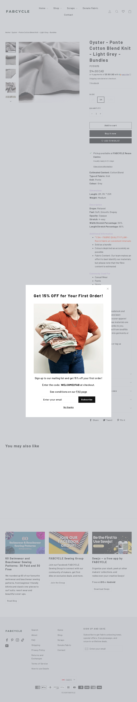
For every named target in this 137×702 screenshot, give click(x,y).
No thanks (68, 407)
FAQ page (81, 391)
